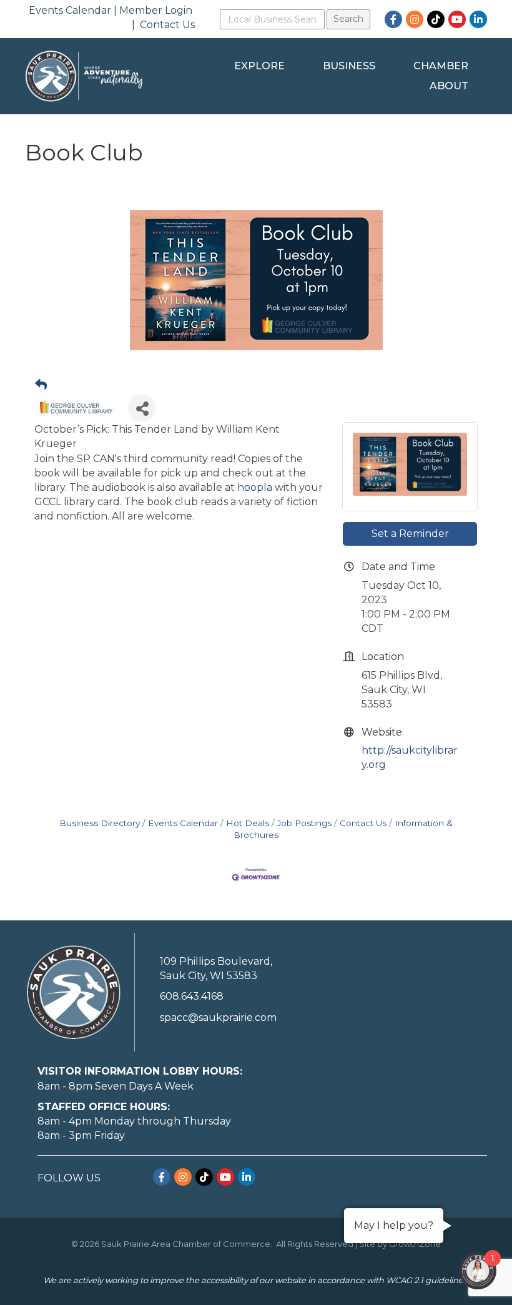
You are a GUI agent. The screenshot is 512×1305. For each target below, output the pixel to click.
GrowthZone (415, 1244)
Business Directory (99, 823)
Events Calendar (70, 10)
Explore (259, 66)
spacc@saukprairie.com (218, 1017)
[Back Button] (41, 385)
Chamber (440, 66)
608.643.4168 (192, 996)
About (449, 86)
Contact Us (167, 25)
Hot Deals (247, 823)
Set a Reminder (410, 533)
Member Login (155, 10)
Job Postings (304, 823)
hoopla (254, 487)
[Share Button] (142, 408)
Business (349, 66)
